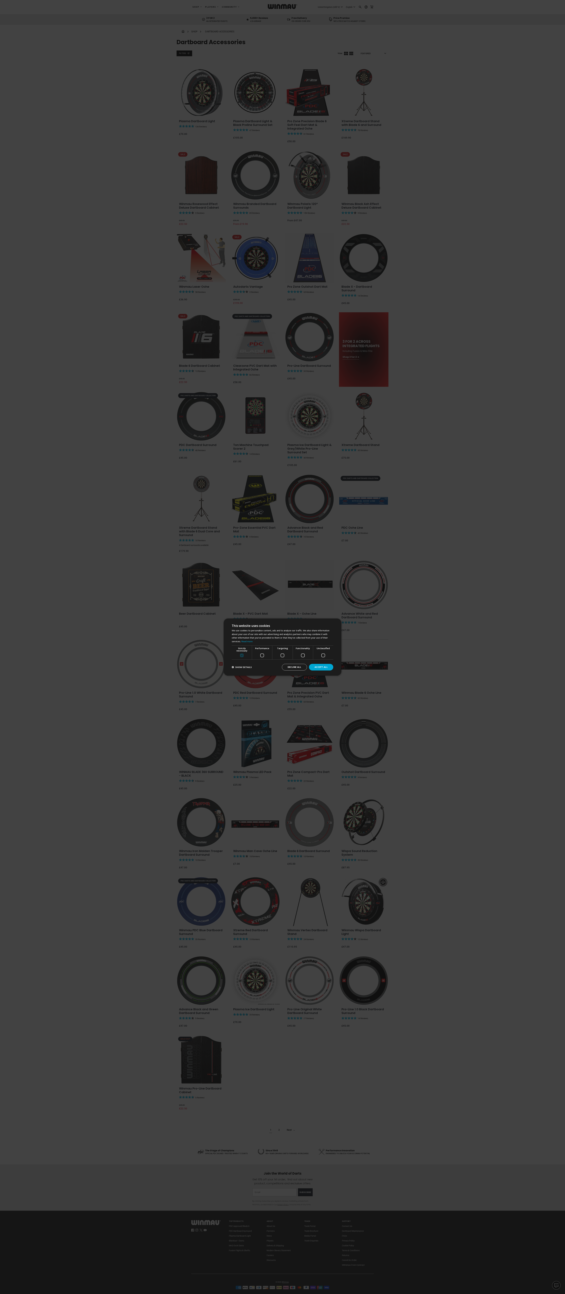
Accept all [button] (321, 667)
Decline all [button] (294, 667)
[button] (242, 667)
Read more (247, 641)
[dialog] (282, 646)
